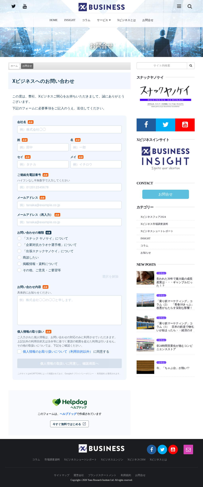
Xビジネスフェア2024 (153, 216)
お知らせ (146, 252)
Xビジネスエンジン (112, 459)
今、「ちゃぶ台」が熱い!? (172, 368)
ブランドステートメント (102, 475)
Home (54, 20)
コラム (86, 20)
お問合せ (147, 20)
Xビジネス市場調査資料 (154, 223)
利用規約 (126, 475)
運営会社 (79, 475)
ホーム (14, 66)
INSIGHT (70, 20)
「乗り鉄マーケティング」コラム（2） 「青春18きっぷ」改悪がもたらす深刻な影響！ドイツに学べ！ (175, 306)
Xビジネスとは (126, 20)
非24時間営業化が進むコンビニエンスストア (174, 347)
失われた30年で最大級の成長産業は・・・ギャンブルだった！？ (174, 282)
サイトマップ (61, 475)
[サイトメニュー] (179, 6)
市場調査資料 (52, 459)
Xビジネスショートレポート (157, 231)
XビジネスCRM (136, 459)
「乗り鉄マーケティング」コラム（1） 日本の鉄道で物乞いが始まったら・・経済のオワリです (175, 328)
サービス (102, 20)
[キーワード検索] (190, 6)
